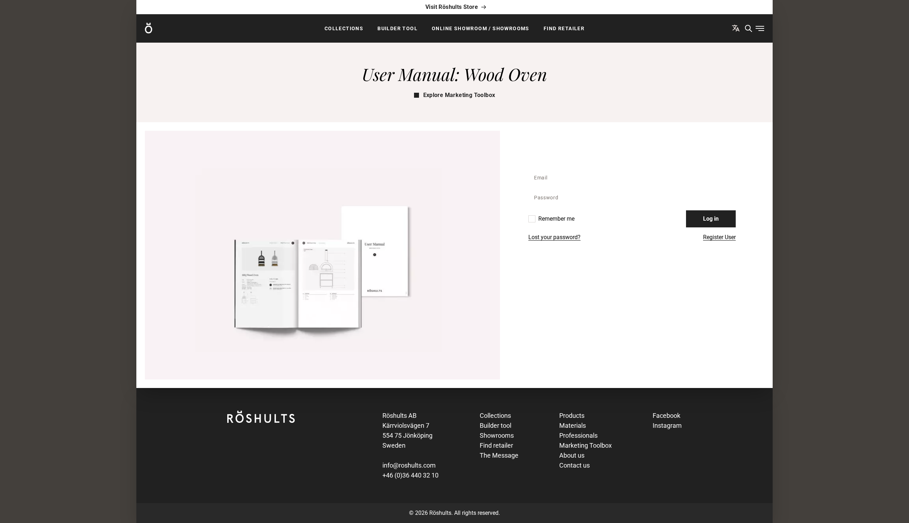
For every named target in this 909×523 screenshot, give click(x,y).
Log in (711, 218)
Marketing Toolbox (585, 445)
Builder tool (397, 28)
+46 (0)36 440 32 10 (410, 475)
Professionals (578, 435)
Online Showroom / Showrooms (480, 28)
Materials (572, 425)
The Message (499, 455)
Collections (344, 28)
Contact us (574, 465)
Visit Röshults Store (451, 7)
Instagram (667, 425)
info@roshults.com (409, 465)
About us (571, 455)
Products (571, 415)
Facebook (666, 415)
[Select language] (735, 28)
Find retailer (564, 28)
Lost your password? (554, 237)
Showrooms (497, 435)
